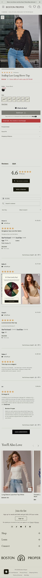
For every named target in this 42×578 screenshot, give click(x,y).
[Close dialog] (39, 275)
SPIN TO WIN (11, 301)
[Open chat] (6, 571)
